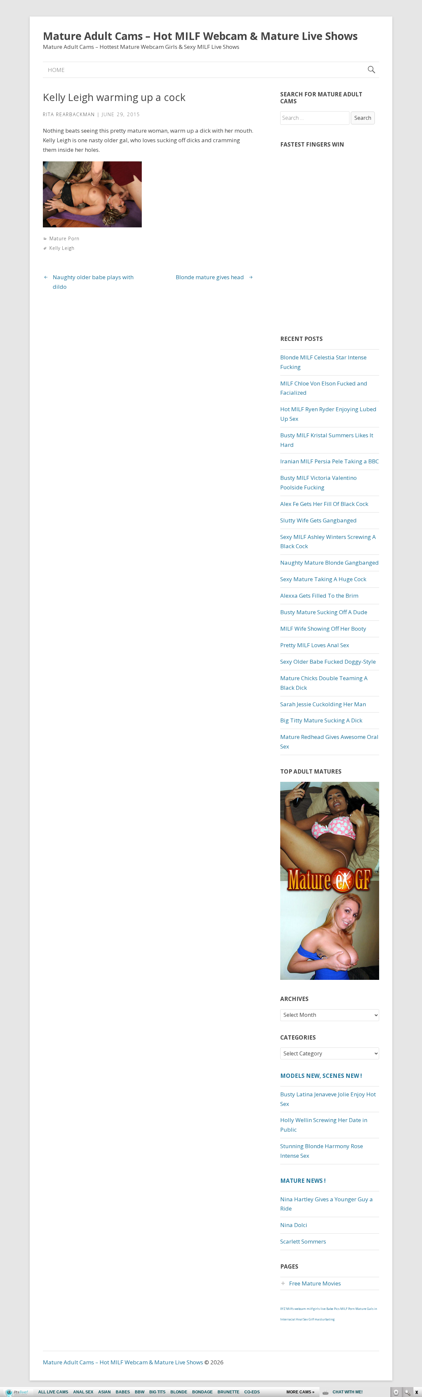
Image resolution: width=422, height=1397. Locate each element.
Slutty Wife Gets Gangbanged (318, 520)
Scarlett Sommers (303, 1241)
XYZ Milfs (287, 1309)
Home (56, 70)
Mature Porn (64, 238)
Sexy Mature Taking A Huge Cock (323, 579)
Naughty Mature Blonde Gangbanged (329, 562)
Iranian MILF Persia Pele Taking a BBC (329, 461)
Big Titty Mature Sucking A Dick (321, 720)
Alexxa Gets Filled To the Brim (319, 595)
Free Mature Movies (315, 1283)
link (416, 1294)
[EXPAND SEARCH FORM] (371, 70)
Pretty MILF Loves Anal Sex (314, 645)
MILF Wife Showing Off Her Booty (323, 628)
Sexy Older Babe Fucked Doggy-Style (328, 661)
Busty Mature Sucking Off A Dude (323, 612)
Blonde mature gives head (210, 277)
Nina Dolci (293, 1225)
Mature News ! (303, 1180)
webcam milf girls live (310, 1309)
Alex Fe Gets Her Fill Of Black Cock (324, 504)
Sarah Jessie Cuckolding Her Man (323, 704)
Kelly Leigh (62, 248)
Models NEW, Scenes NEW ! (321, 1076)
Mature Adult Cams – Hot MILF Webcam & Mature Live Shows (200, 36)
